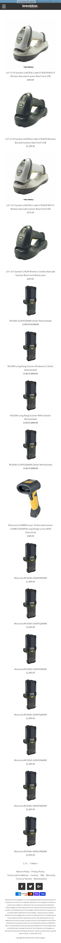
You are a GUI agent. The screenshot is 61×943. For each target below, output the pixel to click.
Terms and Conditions (18, 875)
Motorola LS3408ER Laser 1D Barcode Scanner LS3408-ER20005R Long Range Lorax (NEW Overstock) (30, 529)
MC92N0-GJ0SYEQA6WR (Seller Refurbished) (30, 464)
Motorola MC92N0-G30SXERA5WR (30, 577)
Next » (35, 863)
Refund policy (40, 878)
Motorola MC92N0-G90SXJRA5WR (30, 851)
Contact (34, 875)
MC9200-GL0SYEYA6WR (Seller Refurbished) (30, 320)
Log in (57, 1)
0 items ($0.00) (45, 1)
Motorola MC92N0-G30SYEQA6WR (30, 623)
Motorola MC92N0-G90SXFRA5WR (30, 805)
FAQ (42, 875)
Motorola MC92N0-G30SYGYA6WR (30, 760)
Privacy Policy (38, 871)
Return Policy (23, 871)
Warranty (50, 875)
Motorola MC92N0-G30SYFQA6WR (30, 714)
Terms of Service (24, 878)
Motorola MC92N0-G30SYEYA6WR (30, 669)
